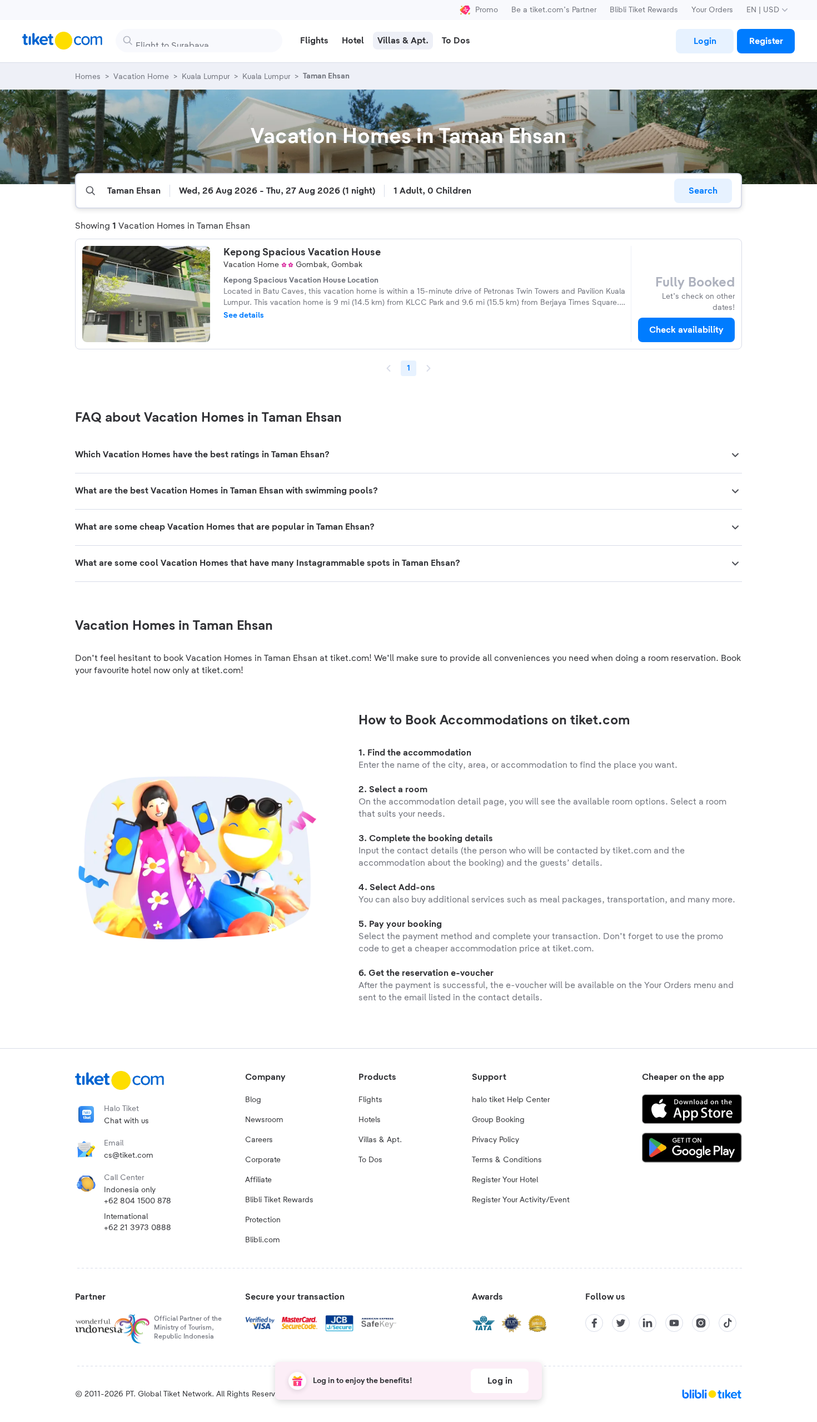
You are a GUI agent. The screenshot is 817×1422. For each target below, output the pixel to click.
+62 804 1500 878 (137, 1201)
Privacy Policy (495, 1140)
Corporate (263, 1160)
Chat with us (126, 1121)
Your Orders (712, 10)
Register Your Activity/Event (521, 1200)
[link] (705, 41)
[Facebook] (594, 1323)
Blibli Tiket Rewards (644, 10)
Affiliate (258, 1180)
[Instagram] (701, 1323)
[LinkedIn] (647, 1323)
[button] (408, 455)
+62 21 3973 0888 (137, 1228)
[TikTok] (727, 1323)
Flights (370, 1100)
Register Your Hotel (505, 1180)
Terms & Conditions (507, 1160)
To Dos (370, 1160)
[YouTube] (674, 1323)
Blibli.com (262, 1240)
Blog (253, 1100)
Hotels (369, 1120)
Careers (259, 1140)
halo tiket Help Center (511, 1100)
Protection (263, 1220)
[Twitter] (621, 1323)
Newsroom (264, 1120)
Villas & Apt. (380, 1140)
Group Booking (498, 1120)
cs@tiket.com (128, 1156)
